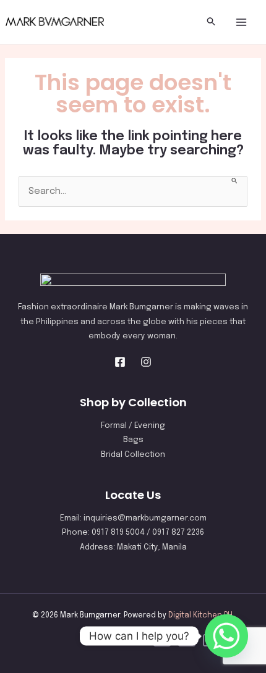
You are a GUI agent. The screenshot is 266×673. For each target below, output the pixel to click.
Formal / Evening (133, 426)
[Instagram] (146, 361)
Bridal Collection (133, 455)
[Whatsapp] (226, 636)
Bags (133, 440)
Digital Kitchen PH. (201, 615)
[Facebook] (120, 361)
